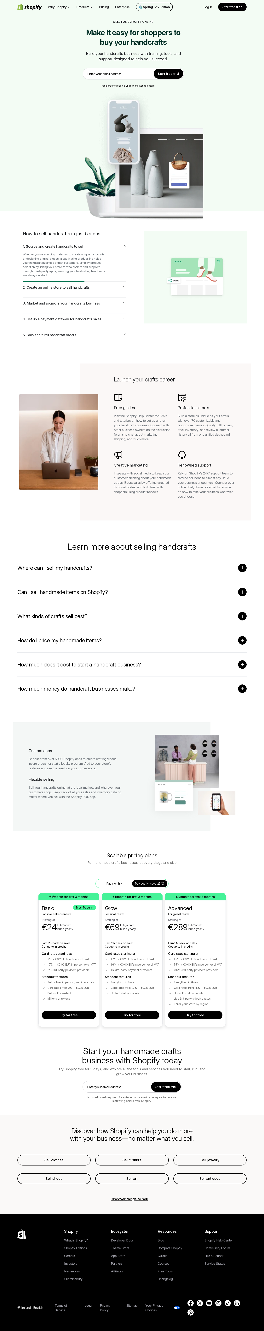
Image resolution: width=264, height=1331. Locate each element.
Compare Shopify (170, 1248)
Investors (70, 1263)
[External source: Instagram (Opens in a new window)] (218, 1303)
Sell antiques (209, 1179)
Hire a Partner (213, 1256)
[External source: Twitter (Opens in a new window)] (200, 1303)
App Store (118, 1256)
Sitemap (132, 1305)
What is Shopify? (76, 1240)
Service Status (214, 1263)
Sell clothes (54, 1160)
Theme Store (120, 1248)
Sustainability (73, 1279)
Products (82, 7)
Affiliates (117, 1271)
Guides (162, 1256)
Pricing (104, 7)
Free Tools (165, 1271)
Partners (117, 1263)
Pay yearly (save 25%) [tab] (149, 883)
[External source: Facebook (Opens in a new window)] (190, 1303)
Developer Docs (122, 1240)
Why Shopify (57, 7)
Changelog (165, 1279)
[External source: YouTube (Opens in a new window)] (209, 1303)
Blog (161, 1240)
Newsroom (72, 1271)
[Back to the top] (21, 1234)
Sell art (132, 1179)
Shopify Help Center (218, 1240)
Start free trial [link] (168, 74)
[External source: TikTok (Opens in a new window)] (228, 1303)
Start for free (232, 7)
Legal (88, 1305)
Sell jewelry (210, 1160)
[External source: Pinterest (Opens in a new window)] (190, 1312)
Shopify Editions (75, 1248)
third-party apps (45, 271)
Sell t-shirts (132, 1160)
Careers (69, 1256)
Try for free (69, 1015)
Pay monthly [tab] (114, 883)
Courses (163, 1263)
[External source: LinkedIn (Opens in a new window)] (237, 1303)
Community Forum (217, 1248)
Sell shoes (54, 1179)
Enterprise (122, 7)
